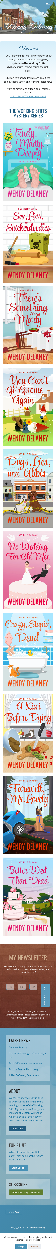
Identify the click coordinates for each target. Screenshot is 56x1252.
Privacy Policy (14, 1212)
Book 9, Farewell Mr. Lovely (23, 1069)
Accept (21, 1246)
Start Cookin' (18, 1167)
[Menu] (48, 5)
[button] (45, 995)
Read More (17, 1128)
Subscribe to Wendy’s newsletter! (28, 96)
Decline (34, 1246)
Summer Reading (18, 1047)
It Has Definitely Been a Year (24, 1075)
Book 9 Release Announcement (26, 1063)
